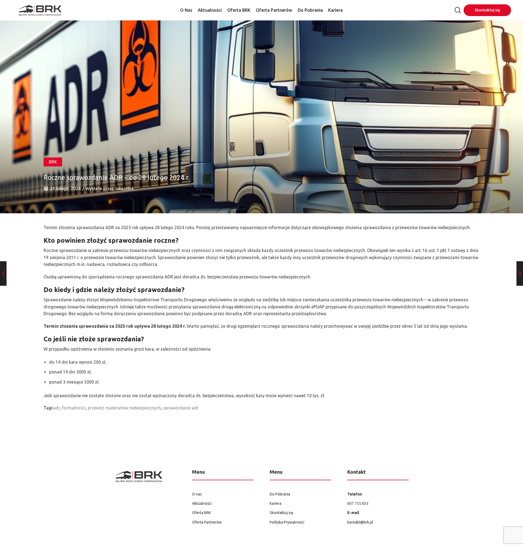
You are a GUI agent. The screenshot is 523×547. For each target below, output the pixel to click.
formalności (74, 407)
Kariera (335, 10)
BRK (53, 161)
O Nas (186, 10)
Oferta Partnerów (274, 10)
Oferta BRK (238, 10)
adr (56, 407)
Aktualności (210, 10)
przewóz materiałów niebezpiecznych (124, 407)
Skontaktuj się (487, 10)
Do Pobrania (310, 10)
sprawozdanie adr (181, 407)
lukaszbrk (124, 188)
